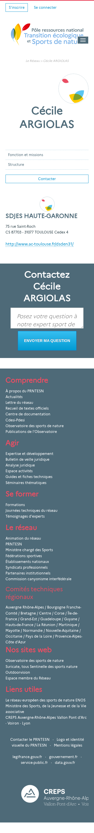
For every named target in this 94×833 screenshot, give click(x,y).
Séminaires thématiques (26, 483)
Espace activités (19, 471)
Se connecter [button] (45, 7)
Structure (16, 165)
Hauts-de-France (19, 625)
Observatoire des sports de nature (35, 426)
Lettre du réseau (19, 403)
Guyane (70, 619)
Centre (45, 613)
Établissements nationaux (27, 562)
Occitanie (14, 636)
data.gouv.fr (65, 763)
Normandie (33, 631)
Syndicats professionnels (27, 567)
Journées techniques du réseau (31, 511)
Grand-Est (28, 619)
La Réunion (46, 625)
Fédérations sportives (24, 556)
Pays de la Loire (39, 636)
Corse (59, 613)
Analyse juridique (20, 465)
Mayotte (13, 631)
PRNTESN (14, 544)
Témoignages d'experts (25, 516)
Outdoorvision (18, 672)
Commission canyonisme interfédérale (38, 579)
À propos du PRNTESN (25, 391)
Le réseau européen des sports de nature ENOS (45, 700)
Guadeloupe (50, 619)
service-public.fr (34, 763)
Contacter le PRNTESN (30, 740)
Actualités (14, 397)
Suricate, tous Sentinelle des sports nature (41, 667)
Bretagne (28, 613)
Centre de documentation (28, 414)
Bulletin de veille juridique (27, 459)
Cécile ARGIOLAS (56, 61)
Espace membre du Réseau (28, 678)
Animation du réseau (23, 538)
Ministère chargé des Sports (29, 550)
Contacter (47, 179)
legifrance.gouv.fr (27, 757)
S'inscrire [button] (17, 7)
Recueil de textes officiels (27, 408)
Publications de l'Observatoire (31, 432)
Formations (15, 505)
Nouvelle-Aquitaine (62, 631)
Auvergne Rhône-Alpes (25, 607)
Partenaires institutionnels (28, 573)
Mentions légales (68, 745)
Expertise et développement (29, 454)
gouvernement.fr (63, 757)
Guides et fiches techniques (29, 477)
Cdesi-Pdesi (15, 420)
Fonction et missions (25, 155)
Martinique (68, 625)
